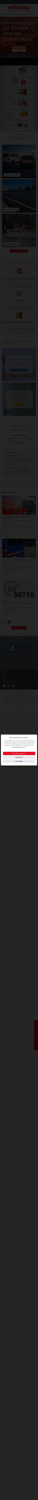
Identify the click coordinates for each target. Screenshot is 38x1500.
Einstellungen (19, 761)
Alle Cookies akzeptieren (19, 753)
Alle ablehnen (19, 757)
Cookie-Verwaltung (17, 747)
